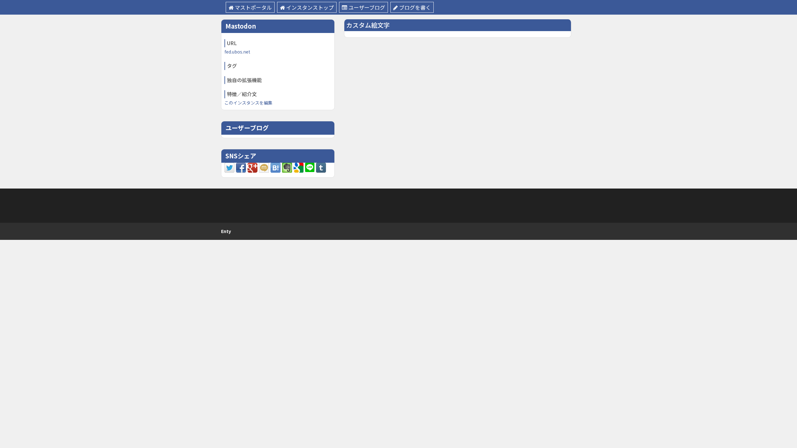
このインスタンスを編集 (248, 103)
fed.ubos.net (237, 52)
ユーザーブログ (366, 7)
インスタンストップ (310, 7)
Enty (226, 231)
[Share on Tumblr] (321, 167)
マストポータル (253, 7)
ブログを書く (415, 7)
